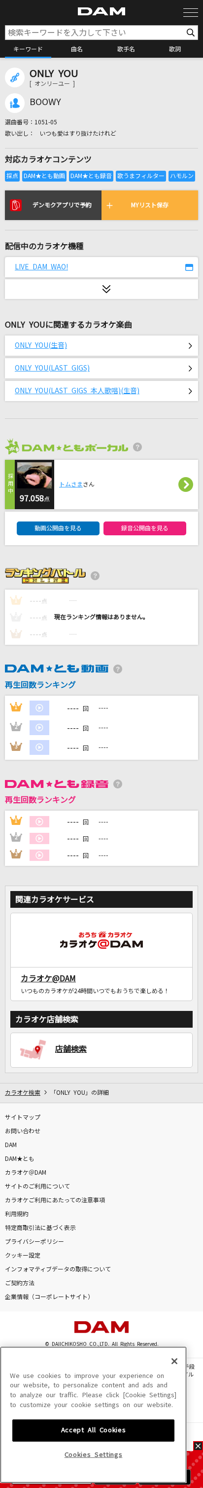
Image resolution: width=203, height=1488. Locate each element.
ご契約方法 (19, 1283)
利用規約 (17, 1214)
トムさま (71, 484)
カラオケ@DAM (48, 978)
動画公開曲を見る (58, 528)
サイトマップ (22, 1117)
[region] (93, 1415)
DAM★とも (19, 1159)
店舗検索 (71, 1049)
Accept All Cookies (93, 1430)
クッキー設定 (22, 1256)
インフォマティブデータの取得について (58, 1269)
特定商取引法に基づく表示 (40, 1228)
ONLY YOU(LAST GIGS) (52, 368)
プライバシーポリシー (34, 1242)
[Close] (174, 1361)
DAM (11, 1145)
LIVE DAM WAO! (41, 266)
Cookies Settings (94, 1454)
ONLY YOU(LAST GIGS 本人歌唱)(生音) (77, 390)
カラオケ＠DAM (25, 1173)
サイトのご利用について (37, 1187)
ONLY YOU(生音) (41, 345)
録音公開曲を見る (145, 528)
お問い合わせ (22, 1131)
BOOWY (45, 102)
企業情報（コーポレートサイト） (49, 1297)
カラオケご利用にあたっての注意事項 (55, 1200)
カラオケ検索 (22, 1093)
